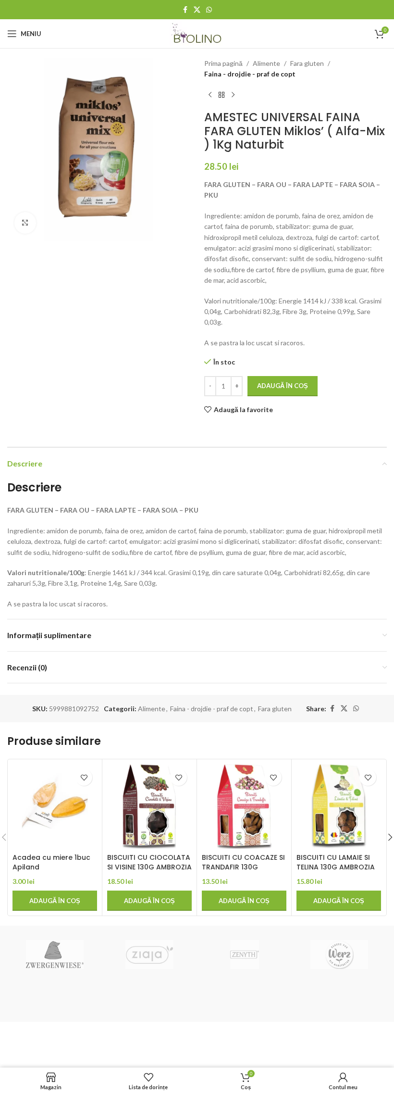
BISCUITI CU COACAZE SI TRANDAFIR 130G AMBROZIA (243, 867)
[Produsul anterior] (210, 95)
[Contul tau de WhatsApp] (209, 9)
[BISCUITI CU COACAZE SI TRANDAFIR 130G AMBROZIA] (244, 806)
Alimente (266, 63)
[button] (54, 901)
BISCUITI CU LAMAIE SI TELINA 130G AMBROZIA (335, 862)
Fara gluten (307, 63)
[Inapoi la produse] (221, 95)
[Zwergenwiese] (54, 955)
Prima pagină (223, 63)
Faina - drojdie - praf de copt (250, 74)
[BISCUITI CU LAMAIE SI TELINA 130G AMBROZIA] (338, 806)
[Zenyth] (244, 955)
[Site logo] (197, 33)
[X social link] (197, 9)
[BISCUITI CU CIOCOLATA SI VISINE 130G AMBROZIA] (149, 806)
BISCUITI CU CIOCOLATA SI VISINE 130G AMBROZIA (149, 862)
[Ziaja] (149, 955)
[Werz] (339, 955)
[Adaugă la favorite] (83, 777)
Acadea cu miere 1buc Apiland (51, 862)
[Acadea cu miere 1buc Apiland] (54, 806)
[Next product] (233, 95)
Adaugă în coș (282, 386)
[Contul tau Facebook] (185, 9)
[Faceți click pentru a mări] (25, 223)
